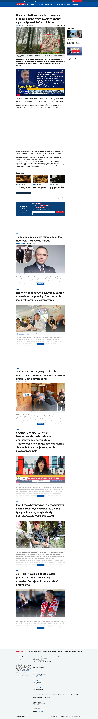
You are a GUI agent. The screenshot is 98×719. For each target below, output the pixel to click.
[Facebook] (61, 25)
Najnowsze (33, 4)
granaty (29, 192)
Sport (51, 4)
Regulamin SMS (68, 716)
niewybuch (24, 192)
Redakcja (17, 1)
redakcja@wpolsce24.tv (39, 680)
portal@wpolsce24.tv (38, 675)
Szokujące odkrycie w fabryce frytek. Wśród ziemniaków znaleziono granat (40, 187)
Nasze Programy (74, 4)
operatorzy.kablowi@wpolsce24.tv (40, 690)
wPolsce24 (18, 25)
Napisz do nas (26, 670)
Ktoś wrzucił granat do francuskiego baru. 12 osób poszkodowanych (23, 187)
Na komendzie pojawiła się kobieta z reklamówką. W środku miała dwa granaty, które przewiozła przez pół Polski (73, 43)
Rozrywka (56, 4)
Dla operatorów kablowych (32, 1)
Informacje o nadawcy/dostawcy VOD (76, 716)
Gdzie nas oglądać (23, 1)
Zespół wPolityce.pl (20, 243)
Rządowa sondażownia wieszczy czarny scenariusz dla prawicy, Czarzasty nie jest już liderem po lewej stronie (40, 296)
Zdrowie (68, 4)
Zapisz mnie (59, 211)
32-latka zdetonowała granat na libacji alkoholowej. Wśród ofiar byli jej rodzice (57, 187)
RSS (51, 716)
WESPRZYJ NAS (40, 1)
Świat (42, 4)
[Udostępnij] (64, 25)
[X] (62, 25)
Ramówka (17, 675)
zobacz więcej (40, 283)
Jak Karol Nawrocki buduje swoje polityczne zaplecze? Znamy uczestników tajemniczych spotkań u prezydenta (38, 579)
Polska (38, 4)
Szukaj (69, 1)
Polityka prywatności (56, 716)
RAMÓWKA (46, 1)
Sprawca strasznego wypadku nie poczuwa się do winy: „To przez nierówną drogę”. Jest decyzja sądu (40, 375)
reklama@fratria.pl (38, 687)
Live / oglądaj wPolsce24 (24, 675)
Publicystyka (62, 4)
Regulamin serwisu (62, 716)
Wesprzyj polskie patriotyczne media (74, 58)
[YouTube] (81, 651)
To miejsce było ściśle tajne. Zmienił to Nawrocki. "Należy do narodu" (39, 238)
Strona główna (18, 7)
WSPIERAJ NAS (40, 711)
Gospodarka (46, 4)
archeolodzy (18, 192)
